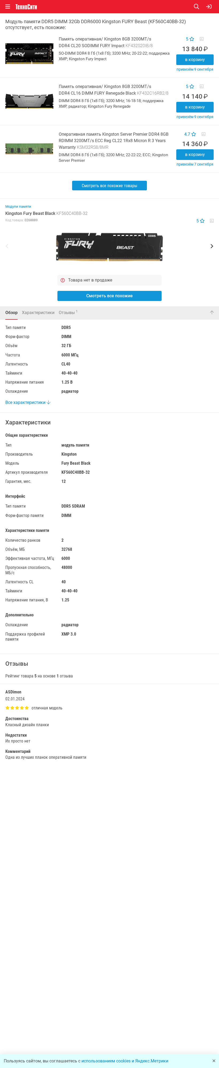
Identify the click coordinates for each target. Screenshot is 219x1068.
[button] (109, 247)
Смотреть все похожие (109, 295)
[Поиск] (200, 6)
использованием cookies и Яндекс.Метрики (124, 1060)
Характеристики (38, 312)
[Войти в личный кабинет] (209, 7)
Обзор (11, 312)
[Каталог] (7, 7)
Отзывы (68, 312)
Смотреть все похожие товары (109, 185)
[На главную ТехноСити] (26, 6)
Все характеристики (25, 402)
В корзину (195, 59)
